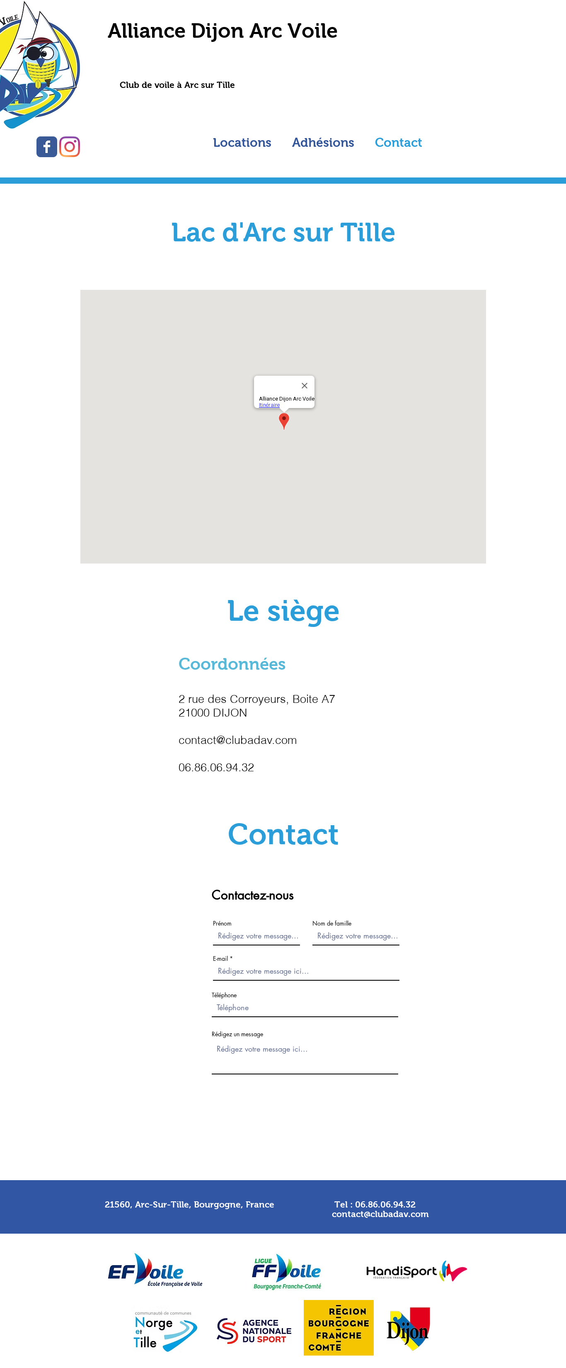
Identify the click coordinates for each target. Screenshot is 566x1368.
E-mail (220, 959)
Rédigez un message (237, 1034)
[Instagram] (69, 146)
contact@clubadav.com (238, 740)
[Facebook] (46, 146)
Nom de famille (331, 923)
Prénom (222, 923)
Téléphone (224, 995)
